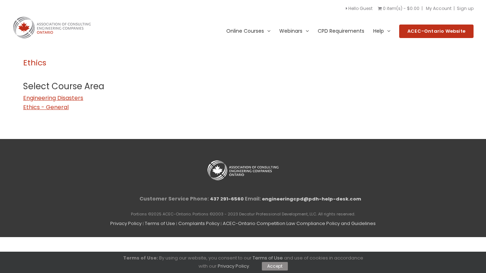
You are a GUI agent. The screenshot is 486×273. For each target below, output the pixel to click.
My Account (438, 8)
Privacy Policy (126, 223)
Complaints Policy (199, 223)
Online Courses (245, 30)
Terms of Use (160, 223)
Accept (274, 266)
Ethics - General (46, 107)
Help (378, 30)
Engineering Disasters (53, 98)
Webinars (290, 30)
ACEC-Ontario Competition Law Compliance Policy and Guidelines (299, 223)
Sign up (465, 8)
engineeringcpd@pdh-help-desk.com (311, 199)
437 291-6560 (227, 199)
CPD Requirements (341, 30)
